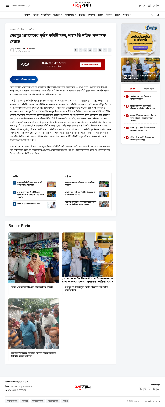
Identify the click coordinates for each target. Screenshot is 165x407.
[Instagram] (153, 5)
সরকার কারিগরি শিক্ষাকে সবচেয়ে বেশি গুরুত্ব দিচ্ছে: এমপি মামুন (29, 183)
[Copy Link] (95, 50)
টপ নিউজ (22, 29)
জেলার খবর (69, 15)
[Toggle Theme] (152, 15)
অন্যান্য (126, 15)
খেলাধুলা (91, 15)
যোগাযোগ (25, 401)
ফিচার (100, 15)
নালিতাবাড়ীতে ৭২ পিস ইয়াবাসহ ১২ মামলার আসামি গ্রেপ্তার (142, 138)
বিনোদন (109, 15)
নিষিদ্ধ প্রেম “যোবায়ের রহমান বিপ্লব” (29, 203)
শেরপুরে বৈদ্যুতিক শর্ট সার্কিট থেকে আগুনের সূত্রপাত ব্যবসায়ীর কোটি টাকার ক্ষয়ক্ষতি (30, 195)
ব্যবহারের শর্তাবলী (37, 401)
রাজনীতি (82, 15)
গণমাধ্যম (13, 29)
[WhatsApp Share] (85, 50)
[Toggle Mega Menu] (7, 5)
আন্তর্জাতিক (45, 15)
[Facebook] (139, 5)
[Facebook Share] (76, 50)
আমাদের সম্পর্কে (12, 401)
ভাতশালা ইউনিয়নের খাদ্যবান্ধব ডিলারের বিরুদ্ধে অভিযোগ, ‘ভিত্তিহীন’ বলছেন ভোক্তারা (80, 203)
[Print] (100, 50)
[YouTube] (158, 5)
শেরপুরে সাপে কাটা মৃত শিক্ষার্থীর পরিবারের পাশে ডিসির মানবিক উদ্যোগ (142, 107)
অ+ (105, 50)
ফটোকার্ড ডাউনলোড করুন (25, 79)
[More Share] (90, 50)
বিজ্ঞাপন (65, 401)
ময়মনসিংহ (31, 29)
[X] (145, 389)
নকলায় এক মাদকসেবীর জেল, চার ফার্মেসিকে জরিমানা (32, 287)
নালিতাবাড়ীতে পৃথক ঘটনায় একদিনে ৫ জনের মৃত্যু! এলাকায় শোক (142, 128)
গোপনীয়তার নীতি (53, 401)
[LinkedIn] (149, 5)
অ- (110, 50)
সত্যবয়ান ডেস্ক (20, 48)
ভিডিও (117, 15)
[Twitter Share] (80, 50)
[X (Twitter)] (144, 5)
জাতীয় (35, 15)
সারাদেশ (56, 15)
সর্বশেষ (27, 15)
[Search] (158, 15)
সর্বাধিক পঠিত (149, 88)
